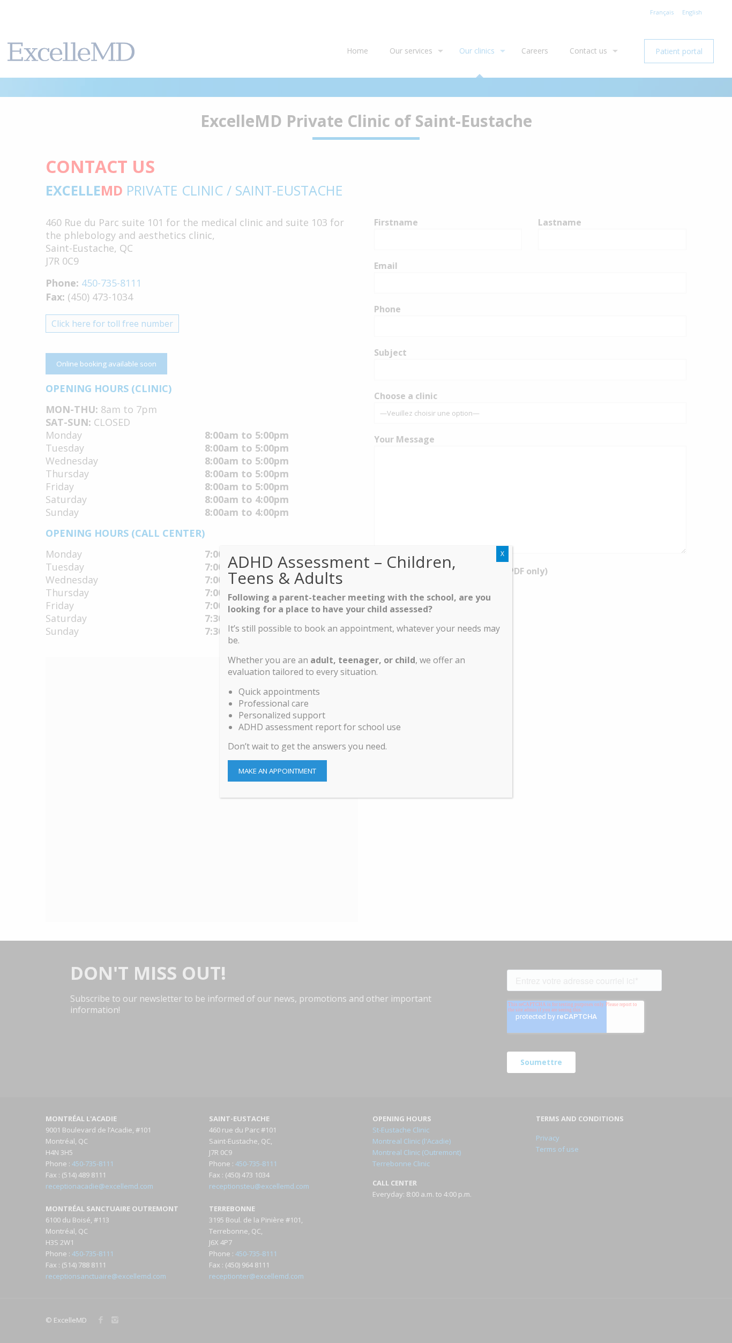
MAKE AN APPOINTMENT (277, 771)
